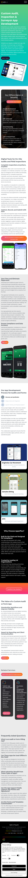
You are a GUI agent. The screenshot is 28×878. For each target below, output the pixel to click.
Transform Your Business (14, 589)
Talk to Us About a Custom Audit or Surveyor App (14, 238)
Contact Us (5, 658)
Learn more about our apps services (12, 674)
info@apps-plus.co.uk (17, 830)
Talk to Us (4, 342)
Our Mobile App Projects (14, 101)
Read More (6, 713)
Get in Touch (5, 58)
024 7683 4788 (12, 833)
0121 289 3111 (20, 833)
